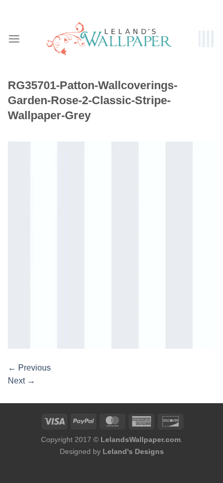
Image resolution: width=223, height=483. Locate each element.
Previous (29, 367)
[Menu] (14, 38)
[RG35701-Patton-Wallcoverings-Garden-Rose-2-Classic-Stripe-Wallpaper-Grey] (111, 244)
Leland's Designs (133, 451)
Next (21, 380)
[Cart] (207, 38)
